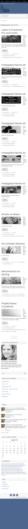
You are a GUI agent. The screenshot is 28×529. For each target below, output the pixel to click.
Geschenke (9, 295)
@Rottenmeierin (8, 408)
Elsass (13, 236)
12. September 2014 (15, 84)
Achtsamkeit (13, 1)
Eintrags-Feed (4, 484)
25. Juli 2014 (13, 172)
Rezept (2, 473)
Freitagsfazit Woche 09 (13, 65)
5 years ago (7, 412)
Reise (11, 263)
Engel (20, 465)
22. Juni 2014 (13, 326)
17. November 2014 (14, 53)
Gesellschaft (5, 3)
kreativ (15, 295)
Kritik (12, 469)
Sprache (19, 1)
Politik (20, 470)
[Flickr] (17, 495)
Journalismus (24, 1)
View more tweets (4, 432)
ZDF (23, 473)
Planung (23, 329)
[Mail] (11, 495)
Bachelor (3, 465)
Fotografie (10, 466)
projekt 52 (11, 472)
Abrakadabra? (5, 396)
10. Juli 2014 (13, 262)
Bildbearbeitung (8, 465)
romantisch (23, 295)
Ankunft (7, 236)
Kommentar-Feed (5, 486)
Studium (2, 1)
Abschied (4, 295)
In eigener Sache (5, 381)
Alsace (4, 236)
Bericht (10, 236)
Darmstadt (14, 465)
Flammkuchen (17, 236)
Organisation (19, 329)
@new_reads (14, 408)
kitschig (12, 295)
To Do (10, 331)
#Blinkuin (22, 426)
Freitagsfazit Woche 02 (13, 152)
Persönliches (11, 3)
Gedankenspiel (15, 466)
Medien (18, 469)
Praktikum (22, 236)
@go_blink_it (9, 424)
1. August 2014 (14, 141)
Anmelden (4, 482)
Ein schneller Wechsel (13, 243)
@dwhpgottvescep (9, 419)
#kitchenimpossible (14, 414)
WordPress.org (5, 488)
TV (21, 473)
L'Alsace (4, 55)
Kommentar (17, 468)
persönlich (19, 295)
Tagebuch (13, 55)
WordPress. (23, 497)
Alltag (15, 464)
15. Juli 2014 (13, 232)
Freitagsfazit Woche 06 (13, 94)
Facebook (5, 466)
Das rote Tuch (5, 384)
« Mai (2, 457)
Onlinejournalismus (5, 470)
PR (1, 3)
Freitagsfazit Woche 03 (13, 123)
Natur (21, 469)
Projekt (7, 331)
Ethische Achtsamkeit (6, 394)
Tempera (18, 497)
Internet (8, 468)
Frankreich (12, 57)
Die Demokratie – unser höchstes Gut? (10, 389)
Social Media (6, 473)
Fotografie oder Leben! (6, 386)
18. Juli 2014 (13, 203)
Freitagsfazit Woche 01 (13, 183)
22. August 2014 (14, 112)
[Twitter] (14, 495)
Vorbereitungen (13, 331)
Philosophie (7, 1)
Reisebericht (20, 57)
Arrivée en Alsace (11, 214)
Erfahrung (23, 465)
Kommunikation (4, 469)
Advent (11, 464)
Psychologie (15, 472)
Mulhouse (15, 329)
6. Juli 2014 (13, 294)
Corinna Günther (6, 53)
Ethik (2, 466)
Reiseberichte (8, 55)
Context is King (5, 391)
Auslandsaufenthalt (6, 57)
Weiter (4, 50)
